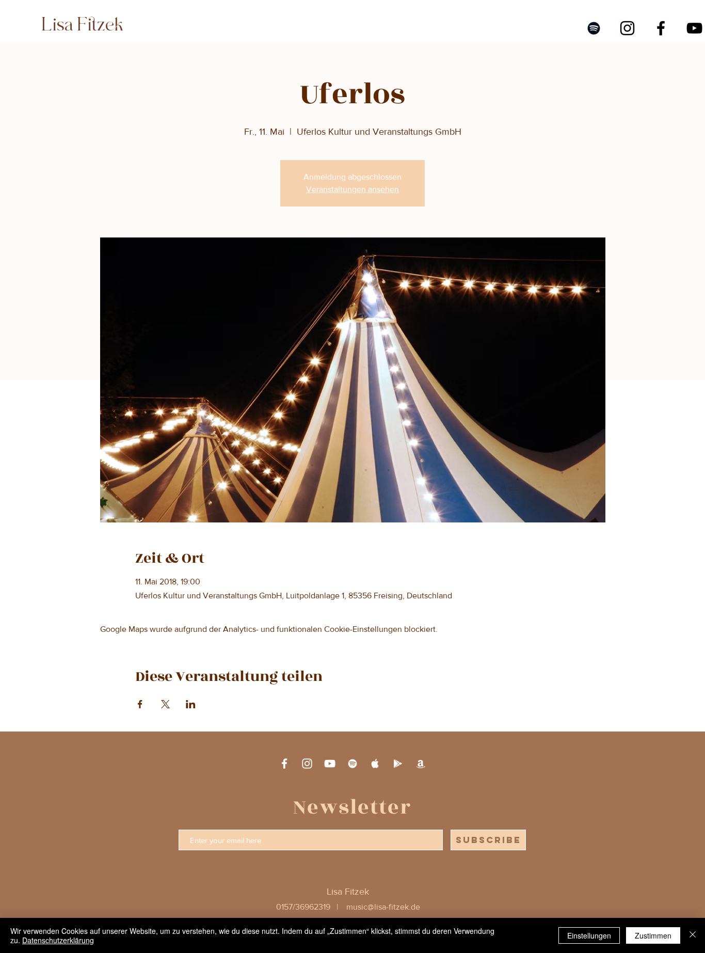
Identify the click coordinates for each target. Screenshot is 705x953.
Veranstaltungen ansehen (352, 189)
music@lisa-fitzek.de (383, 906)
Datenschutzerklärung (58, 940)
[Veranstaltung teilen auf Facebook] (140, 704)
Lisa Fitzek (80, 25)
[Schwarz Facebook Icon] (660, 28)
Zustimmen (653, 935)
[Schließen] (692, 935)
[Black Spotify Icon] (593, 28)
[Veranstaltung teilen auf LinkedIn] (191, 704)
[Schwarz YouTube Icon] (694, 28)
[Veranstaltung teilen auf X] (165, 704)
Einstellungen (589, 935)
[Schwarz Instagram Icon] (627, 28)
